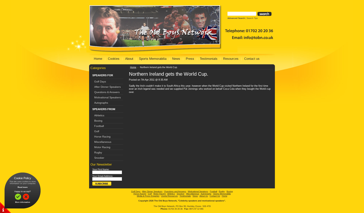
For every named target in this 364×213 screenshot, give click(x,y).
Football (99, 125)
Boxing (98, 120)
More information (22, 202)
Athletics (99, 115)
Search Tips (252, 18)
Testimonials (185, 196)
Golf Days (100, 81)
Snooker (99, 157)
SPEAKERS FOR (102, 75)
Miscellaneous (102, 141)
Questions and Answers (175, 191)
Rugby (98, 152)
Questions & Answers (107, 92)
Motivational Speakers (107, 97)
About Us (203, 196)
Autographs (101, 102)
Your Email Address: (102, 176)
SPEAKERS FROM (103, 109)
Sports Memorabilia (222, 194)
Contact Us (215, 196)
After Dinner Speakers (107, 86)
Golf (96, 131)
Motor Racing (102, 147)
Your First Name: (100, 169)
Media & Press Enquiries (148, 196)
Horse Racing (102, 136)
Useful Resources (169, 196)
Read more (23, 187)
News (195, 196)
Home (133, 67)
